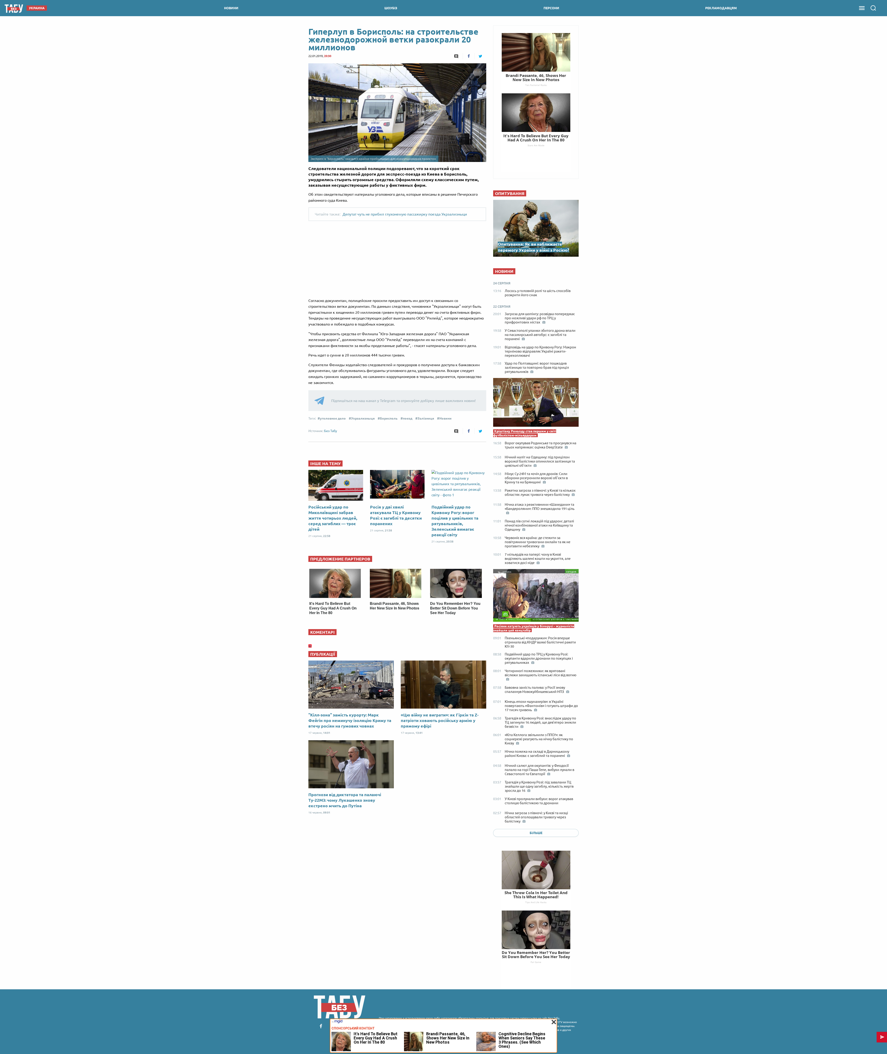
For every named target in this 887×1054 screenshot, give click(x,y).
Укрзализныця (363, 418)
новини (231, 8)
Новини (445, 418)
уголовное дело (333, 418)
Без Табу (330, 431)
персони (551, 8)
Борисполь (389, 418)
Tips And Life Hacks (536, 902)
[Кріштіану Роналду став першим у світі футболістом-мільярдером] (536, 403)
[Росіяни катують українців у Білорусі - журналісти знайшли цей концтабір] (536, 596)
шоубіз (390, 8)
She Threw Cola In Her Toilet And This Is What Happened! (536, 894)
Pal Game (536, 962)
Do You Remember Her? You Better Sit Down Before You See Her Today (455, 608)
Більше (536, 833)
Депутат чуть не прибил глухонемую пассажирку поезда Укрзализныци (405, 214)
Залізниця (426, 418)
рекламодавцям (721, 8)
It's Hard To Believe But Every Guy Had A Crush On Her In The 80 (333, 608)
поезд (407, 418)
